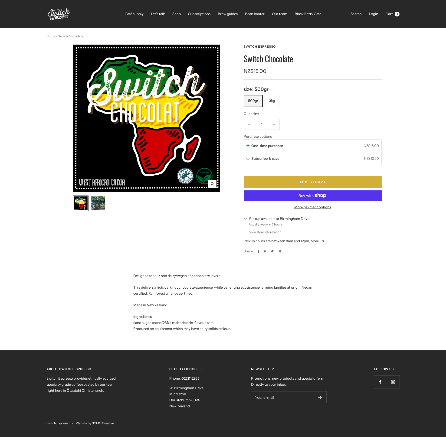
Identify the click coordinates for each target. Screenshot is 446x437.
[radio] (247, 146)
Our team (279, 14)
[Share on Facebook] (258, 251)
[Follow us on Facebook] (380, 381)
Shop (176, 14)
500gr (253, 100)
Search (356, 14)
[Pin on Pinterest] (265, 251)
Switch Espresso (260, 46)
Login (373, 14)
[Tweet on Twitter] (272, 251)
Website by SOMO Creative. (95, 423)
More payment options (312, 207)
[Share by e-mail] (279, 251)
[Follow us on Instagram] (393, 381)
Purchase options (258, 136)
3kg (272, 100)
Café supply (134, 14)
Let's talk (158, 14)
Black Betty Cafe (308, 14)
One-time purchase (267, 145)
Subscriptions (199, 14)
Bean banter (255, 14)
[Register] (320, 397)
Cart (392, 14)
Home (50, 36)
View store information (265, 232)
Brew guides (228, 14)
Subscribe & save (265, 158)
